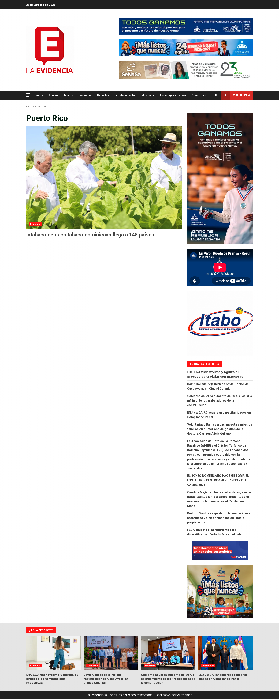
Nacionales (208, 665)
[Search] (216, 95)
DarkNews (163, 695)
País (37, 95)
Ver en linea (241, 95)
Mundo (68, 95)
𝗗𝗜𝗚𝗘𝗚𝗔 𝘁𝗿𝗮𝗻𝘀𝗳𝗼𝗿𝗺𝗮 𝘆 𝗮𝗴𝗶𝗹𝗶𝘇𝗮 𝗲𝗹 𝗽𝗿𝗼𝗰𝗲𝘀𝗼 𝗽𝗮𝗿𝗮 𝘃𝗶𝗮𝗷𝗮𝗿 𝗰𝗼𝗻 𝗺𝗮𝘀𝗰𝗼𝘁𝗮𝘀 (53, 653)
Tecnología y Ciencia (173, 95)
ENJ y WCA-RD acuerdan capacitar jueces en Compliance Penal (225, 653)
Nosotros (198, 95)
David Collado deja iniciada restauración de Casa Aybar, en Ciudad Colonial (111, 653)
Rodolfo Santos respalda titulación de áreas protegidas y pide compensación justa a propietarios (218, 517)
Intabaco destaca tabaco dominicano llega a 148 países (104, 177)
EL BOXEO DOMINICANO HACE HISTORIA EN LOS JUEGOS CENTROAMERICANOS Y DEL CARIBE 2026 (218, 480)
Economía (85, 95)
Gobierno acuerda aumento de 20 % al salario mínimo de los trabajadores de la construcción (219, 400)
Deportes (103, 95)
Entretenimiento (125, 95)
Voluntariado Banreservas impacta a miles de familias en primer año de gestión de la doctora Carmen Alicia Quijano (219, 429)
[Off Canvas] (28, 95)
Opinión (53, 95)
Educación (147, 95)
